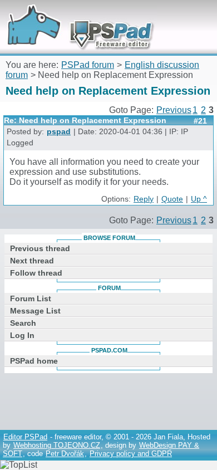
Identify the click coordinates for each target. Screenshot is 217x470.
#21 (200, 120)
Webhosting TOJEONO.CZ (56, 445)
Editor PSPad (25, 437)
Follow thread (36, 272)
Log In (22, 335)
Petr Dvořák (65, 453)
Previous (173, 110)
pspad (59, 132)
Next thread (32, 260)
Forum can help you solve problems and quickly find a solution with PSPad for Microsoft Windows (76, 15)
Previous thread (40, 248)
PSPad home (34, 360)
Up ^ (199, 199)
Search (23, 323)
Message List (35, 310)
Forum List (30, 298)
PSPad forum (87, 65)
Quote (172, 199)
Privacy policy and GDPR (131, 453)
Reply (144, 199)
